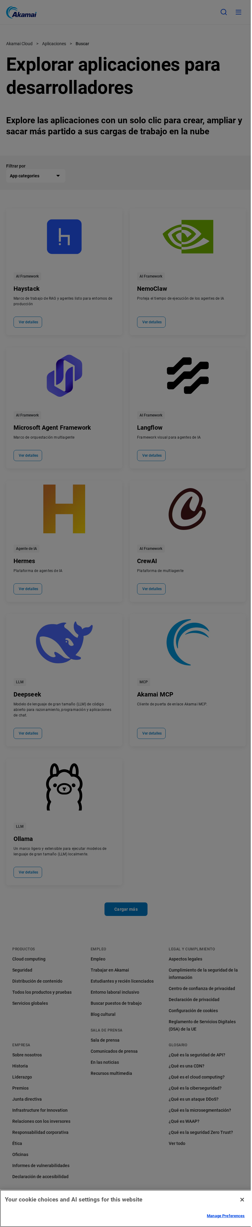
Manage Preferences (226, 1215)
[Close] (242, 1199)
